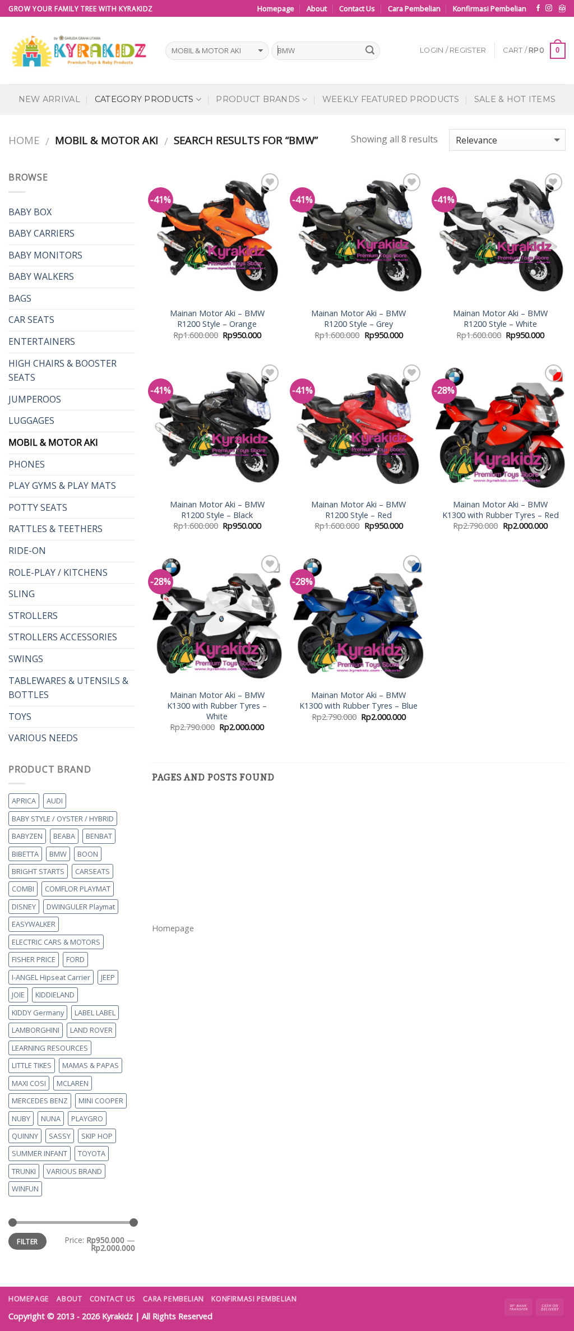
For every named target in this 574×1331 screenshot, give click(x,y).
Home (23, 140)
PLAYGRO (87, 1118)
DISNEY (24, 907)
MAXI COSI (29, 1083)
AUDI (55, 801)
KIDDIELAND (55, 995)
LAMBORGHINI (35, 1030)
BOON (87, 854)
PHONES (26, 464)
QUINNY (25, 1136)
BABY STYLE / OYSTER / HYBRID (63, 819)
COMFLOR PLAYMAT (77, 889)
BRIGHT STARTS (38, 871)
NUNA (51, 1118)
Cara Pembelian (414, 8)
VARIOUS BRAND (74, 1171)
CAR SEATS (31, 319)
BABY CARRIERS (41, 233)
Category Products (144, 99)
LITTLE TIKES (32, 1065)
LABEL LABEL (95, 1013)
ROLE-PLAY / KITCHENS (58, 572)
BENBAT (99, 836)
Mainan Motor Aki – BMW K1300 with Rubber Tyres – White (217, 705)
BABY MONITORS (45, 255)
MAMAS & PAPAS (90, 1065)
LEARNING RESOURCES (50, 1048)
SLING (21, 594)
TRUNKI (24, 1171)
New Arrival (49, 99)
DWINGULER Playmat (81, 907)
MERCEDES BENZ (40, 1101)
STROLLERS (33, 615)
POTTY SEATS (37, 507)
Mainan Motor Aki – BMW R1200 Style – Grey (358, 318)
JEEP (108, 977)
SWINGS (25, 659)
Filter (27, 1241)
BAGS (19, 298)
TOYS (19, 716)
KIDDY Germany (38, 1013)
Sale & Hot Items (515, 99)
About (317, 8)
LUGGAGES (31, 420)
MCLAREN (73, 1083)
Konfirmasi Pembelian (489, 8)
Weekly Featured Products (391, 99)
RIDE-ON (27, 550)
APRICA (24, 801)
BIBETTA (25, 854)
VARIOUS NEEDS (43, 738)
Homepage (275, 8)
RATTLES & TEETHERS (55, 529)
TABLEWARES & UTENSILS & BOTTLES (68, 687)
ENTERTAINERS (41, 341)
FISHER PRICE (33, 959)
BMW (58, 854)
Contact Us (357, 8)
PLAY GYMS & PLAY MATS (62, 485)
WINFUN (25, 1189)
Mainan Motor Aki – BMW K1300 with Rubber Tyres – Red (500, 510)
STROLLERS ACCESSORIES (62, 637)
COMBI (23, 889)
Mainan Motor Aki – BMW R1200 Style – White (500, 318)
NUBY (21, 1118)
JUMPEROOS (34, 399)
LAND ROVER (91, 1030)
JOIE (18, 995)
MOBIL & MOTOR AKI (53, 442)
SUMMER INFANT (39, 1153)
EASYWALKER (33, 924)
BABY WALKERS (41, 276)
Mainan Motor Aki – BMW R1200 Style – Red (358, 510)
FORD (75, 959)
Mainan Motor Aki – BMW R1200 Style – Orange (217, 318)
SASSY (60, 1136)
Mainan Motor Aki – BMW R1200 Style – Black (217, 510)
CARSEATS (92, 871)
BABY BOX (30, 212)
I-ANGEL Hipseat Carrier (51, 977)
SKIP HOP (97, 1136)
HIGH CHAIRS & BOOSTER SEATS (62, 370)
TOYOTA (91, 1153)
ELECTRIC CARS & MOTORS (56, 942)
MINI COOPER (100, 1101)
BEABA (64, 836)
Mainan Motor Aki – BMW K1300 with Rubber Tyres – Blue (358, 700)
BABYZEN (27, 836)
